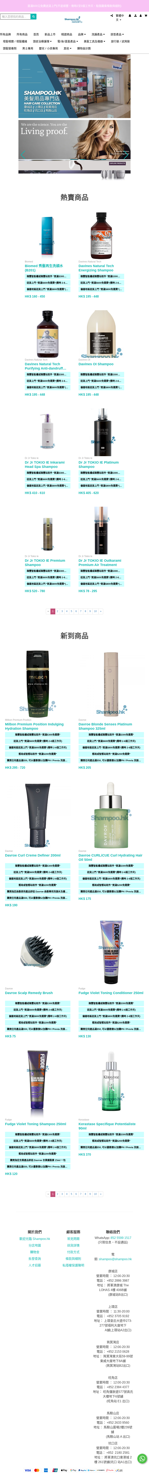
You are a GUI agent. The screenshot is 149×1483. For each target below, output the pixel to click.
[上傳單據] (135, 15)
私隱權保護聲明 (73, 1265)
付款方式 (73, 1252)
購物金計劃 (84, 48)
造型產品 (116, 34)
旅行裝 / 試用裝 (120, 41)
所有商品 (22, 34)
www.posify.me (141, 1478)
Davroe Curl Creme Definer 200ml (33, 855)
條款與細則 (73, 1258)
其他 (67, 48)
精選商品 (66, 34)
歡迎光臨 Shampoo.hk (34, 1238)
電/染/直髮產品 (66, 41)
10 (95, 611)
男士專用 (27, 48)
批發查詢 (35, 1258)
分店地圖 (35, 1245)
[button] (23, 155)
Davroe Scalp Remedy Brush (29, 993)
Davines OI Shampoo (96, 364)
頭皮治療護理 (41, 41)
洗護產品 (97, 34)
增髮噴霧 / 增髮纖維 (15, 41)
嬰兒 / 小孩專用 (48, 48)
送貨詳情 (73, 1245)
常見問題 (73, 1238)
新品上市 (50, 34)
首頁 (36, 34)
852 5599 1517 (121, 1238)
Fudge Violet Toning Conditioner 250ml (111, 993)
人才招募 (35, 1265)
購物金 (34, 1252)
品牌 (81, 34)
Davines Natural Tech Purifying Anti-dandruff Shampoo (44, 368)
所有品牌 (5, 34)
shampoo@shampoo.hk (115, 1259)
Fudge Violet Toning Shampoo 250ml (35, 1124)
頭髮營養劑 (9, 48)
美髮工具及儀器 (94, 41)
